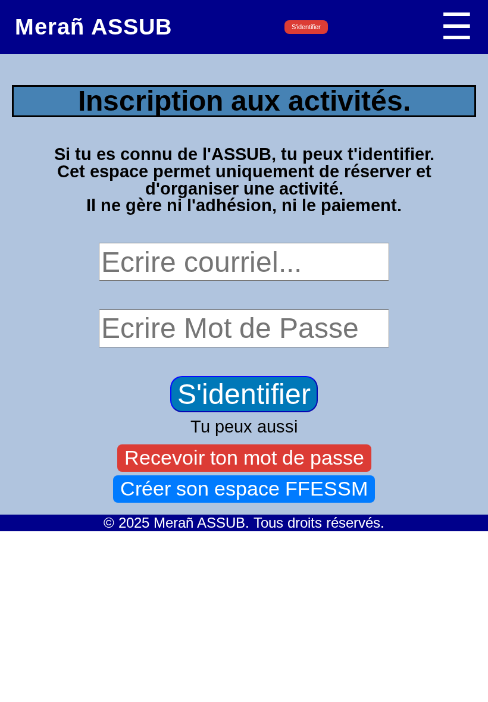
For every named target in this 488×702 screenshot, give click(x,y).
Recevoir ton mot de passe (244, 458)
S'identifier (306, 26)
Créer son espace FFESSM (244, 489)
